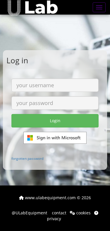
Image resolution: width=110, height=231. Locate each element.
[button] (37, 7)
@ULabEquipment (29, 213)
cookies (83, 213)
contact (58, 213)
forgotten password (27, 158)
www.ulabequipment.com (50, 197)
